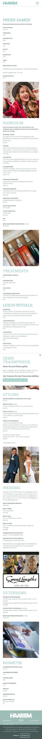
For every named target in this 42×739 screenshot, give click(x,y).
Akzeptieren (25, 735)
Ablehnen (16, 735)
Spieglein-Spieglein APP (15, 380)
